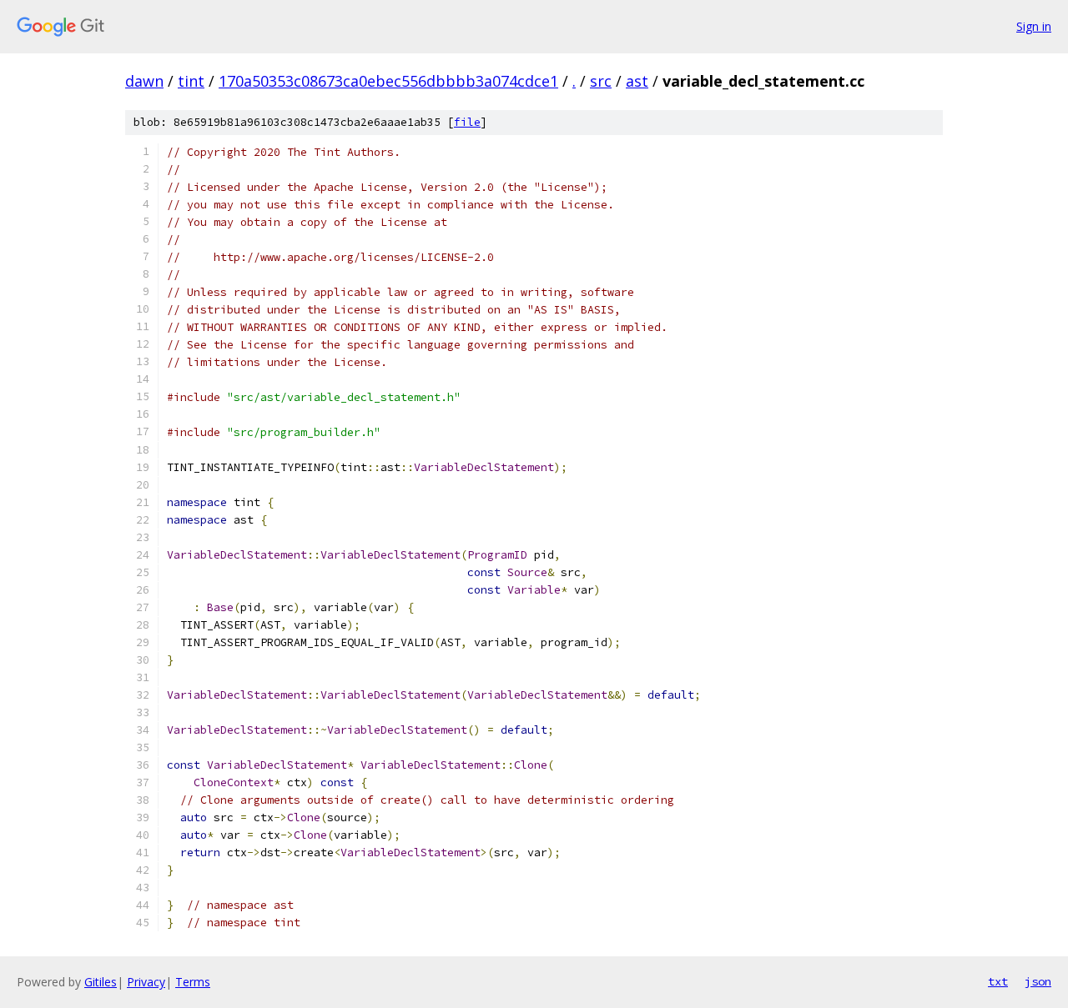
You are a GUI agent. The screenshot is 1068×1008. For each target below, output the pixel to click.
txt (998, 981)
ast (637, 81)
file (467, 122)
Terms (192, 982)
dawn (144, 81)
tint (191, 81)
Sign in (1033, 26)
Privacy (146, 982)
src (601, 81)
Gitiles (100, 982)
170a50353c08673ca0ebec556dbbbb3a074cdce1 (388, 81)
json (1038, 981)
